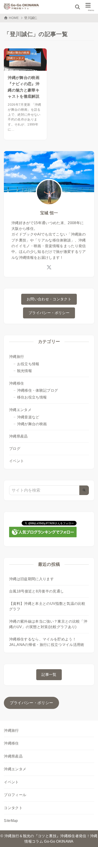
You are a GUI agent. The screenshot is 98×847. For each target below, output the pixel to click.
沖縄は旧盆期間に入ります (31, 579)
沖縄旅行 (16, 357)
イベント (16, 461)
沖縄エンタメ (20, 410)
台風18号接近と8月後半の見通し (36, 591)
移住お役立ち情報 (32, 397)
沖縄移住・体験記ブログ (37, 390)
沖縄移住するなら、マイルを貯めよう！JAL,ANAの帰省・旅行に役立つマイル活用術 (46, 642)
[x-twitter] (49, 267)
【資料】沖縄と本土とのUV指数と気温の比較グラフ (47, 606)
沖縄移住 (16, 383)
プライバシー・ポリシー (31, 703)
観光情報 (24, 371)
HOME (14, 18)
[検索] (84, 490)
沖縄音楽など (28, 417)
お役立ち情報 (28, 364)
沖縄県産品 (18, 436)
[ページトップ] (88, 837)
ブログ (14, 449)
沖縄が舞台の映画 (32, 424)
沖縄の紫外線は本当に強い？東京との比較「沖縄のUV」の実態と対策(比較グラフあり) (48, 624)
